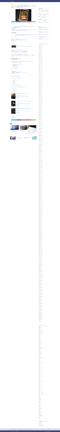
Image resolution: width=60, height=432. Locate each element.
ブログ (40, 387)
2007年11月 (41, 252)
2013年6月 (41, 149)
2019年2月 (41, 52)
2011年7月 (41, 190)
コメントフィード (41, 424)
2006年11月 (41, 273)
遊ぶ (40, 417)
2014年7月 (41, 130)
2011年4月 (41, 195)
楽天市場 (14, 90)
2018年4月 (41, 61)
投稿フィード (41, 423)
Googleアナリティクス (42, 332)
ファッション (41, 385)
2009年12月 (41, 211)
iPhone (40, 339)
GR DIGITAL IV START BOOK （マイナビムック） (22, 93)
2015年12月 (41, 100)
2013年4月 (41, 153)
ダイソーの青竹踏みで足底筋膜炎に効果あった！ (44, 22)
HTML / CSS (41, 334)
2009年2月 (41, 225)
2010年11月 (41, 202)
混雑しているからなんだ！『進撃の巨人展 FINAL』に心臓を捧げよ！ (44, 14)
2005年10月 (41, 296)
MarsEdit (41, 353)
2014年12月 (41, 121)
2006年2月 (41, 289)
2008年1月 (41, 248)
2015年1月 (41, 119)
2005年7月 (41, 301)
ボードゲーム (41, 392)
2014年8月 (41, 128)
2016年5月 (41, 91)
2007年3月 (41, 266)
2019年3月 (41, 50)
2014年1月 (41, 137)
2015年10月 (41, 103)
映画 (40, 406)
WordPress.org (41, 425)
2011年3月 (41, 197)
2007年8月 (41, 257)
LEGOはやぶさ (41, 348)
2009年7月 (41, 218)
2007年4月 (41, 264)
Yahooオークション (15, 83)
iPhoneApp (41, 341)
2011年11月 (41, 183)
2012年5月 (41, 172)
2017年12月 (41, 66)
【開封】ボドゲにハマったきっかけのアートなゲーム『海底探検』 (44, 20)
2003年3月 (41, 319)
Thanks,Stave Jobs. (42, 34)
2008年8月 (41, 236)
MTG (40, 355)
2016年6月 (41, 89)
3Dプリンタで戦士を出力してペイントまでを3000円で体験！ (44, 17)
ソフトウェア (41, 380)
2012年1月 (41, 179)
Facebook (41, 330)
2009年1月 (41, 227)
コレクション (41, 369)
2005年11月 (41, 294)
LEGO (40, 346)
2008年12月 (41, 229)
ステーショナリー (42, 376)
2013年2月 (41, 156)
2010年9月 (41, 206)
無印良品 (41, 408)
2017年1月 (41, 77)
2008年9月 (41, 234)
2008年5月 (41, 241)
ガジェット (41, 364)
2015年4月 (41, 114)
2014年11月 (41, 123)
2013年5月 (41, 151)
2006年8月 (41, 278)
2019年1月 (41, 54)
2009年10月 (41, 213)
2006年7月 (41, 280)
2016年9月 (41, 84)
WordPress (41, 357)
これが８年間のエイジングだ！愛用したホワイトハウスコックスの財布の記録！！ (44, 11)
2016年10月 (41, 82)
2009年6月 (41, 220)
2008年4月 (41, 243)
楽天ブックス (18, 105)
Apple (40, 327)
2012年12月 (41, 160)
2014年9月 (41, 126)
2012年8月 (41, 167)
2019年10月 (41, 45)
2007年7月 (41, 259)
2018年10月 (41, 59)
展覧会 (12, 4)
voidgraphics (46, 29)
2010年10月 (41, 204)
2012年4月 (41, 174)
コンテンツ (41, 371)
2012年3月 (41, 176)
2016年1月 (41, 98)
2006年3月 (41, 287)
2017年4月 (41, 75)
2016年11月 (41, 80)
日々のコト (41, 403)
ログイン (40, 422)
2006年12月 (41, 271)
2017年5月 (41, 73)
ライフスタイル (42, 394)
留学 (40, 410)
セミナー (41, 378)
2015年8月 (41, 107)
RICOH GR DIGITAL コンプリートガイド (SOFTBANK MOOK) (23, 108)
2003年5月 (41, 317)
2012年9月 (41, 165)
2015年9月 (41, 105)
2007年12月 (41, 250)
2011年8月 (41, 188)
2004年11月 (41, 305)
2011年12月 (41, 181)
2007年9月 (41, 255)
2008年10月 (41, 232)
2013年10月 (41, 142)
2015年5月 (41, 112)
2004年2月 (41, 310)
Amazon (14, 82)
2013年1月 (41, 158)
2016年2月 (41, 96)
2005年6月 (41, 303)
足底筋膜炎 (41, 415)
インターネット (42, 362)
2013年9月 (41, 144)
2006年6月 (41, 282)
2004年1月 (41, 312)
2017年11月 (41, 68)
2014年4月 (41, 135)
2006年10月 (41, 275)
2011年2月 (41, 199)
